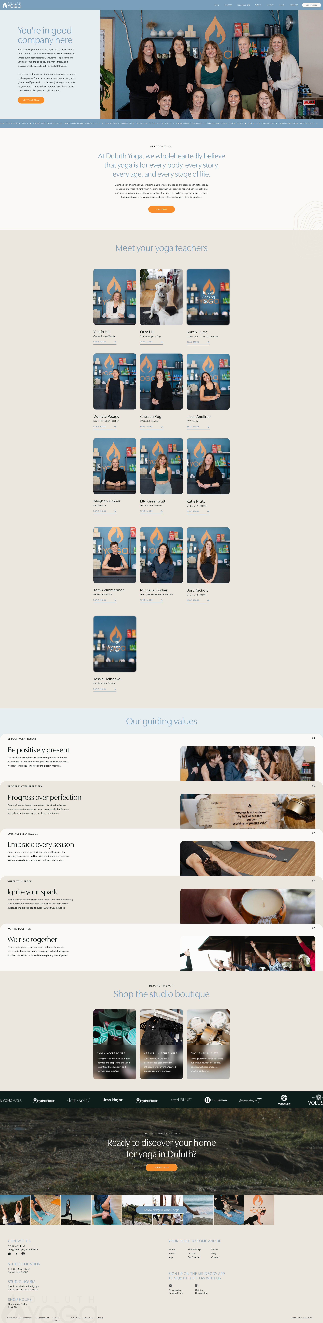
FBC (306, 1318)
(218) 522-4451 (16, 1246)
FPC (310, 1318)
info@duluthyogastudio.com (23, 1249)
